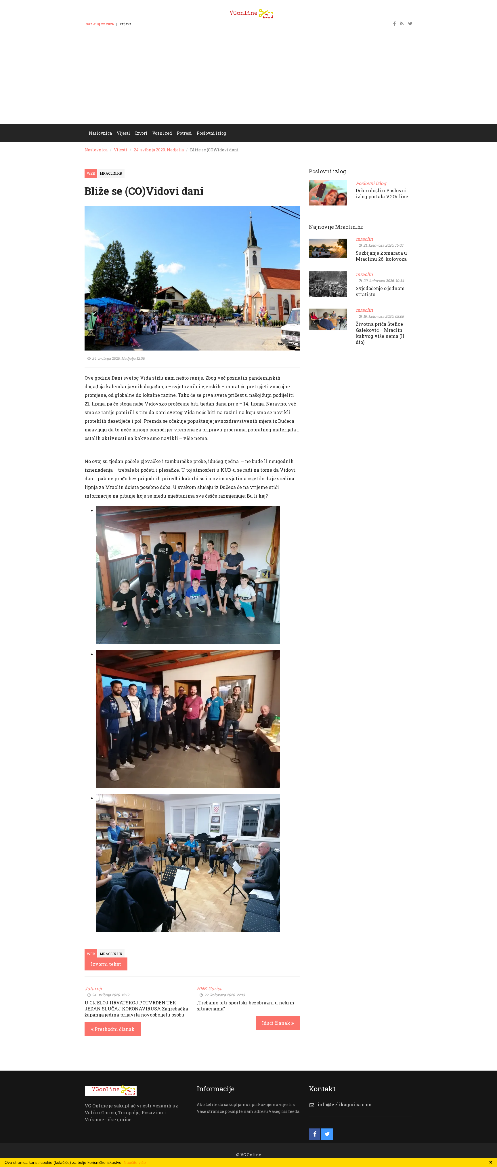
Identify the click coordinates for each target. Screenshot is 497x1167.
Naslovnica (96, 150)
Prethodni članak (114, 1029)
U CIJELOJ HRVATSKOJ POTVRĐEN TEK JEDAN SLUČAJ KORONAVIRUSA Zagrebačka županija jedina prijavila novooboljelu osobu (136, 1009)
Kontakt (143, 24)
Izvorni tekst (106, 964)
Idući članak (276, 1023)
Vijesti (120, 150)
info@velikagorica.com (345, 1104)
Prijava (125, 24)
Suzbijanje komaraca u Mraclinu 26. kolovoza (381, 256)
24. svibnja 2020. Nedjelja (159, 150)
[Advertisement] (248, 81)
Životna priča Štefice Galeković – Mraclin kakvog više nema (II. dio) (381, 333)
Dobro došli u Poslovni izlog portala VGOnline (382, 193)
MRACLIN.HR (111, 173)
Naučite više (135, 1162)
